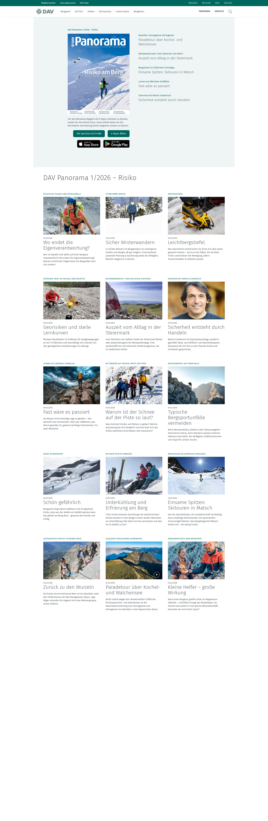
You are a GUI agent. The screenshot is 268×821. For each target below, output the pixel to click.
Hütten (91, 11)
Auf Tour (79, 11)
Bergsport (65, 11)
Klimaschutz (105, 11)
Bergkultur (139, 11)
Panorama (204, 11)
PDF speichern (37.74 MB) (89, 133)
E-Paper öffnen (118, 133)
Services (219, 11)
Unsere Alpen (122, 11)
